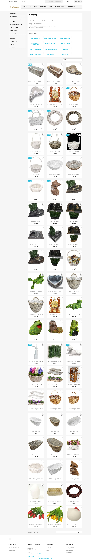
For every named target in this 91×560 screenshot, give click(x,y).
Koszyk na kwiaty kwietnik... (36, 431)
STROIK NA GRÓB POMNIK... (36, 221)
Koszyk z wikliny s (36, 174)
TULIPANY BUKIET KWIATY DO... (36, 525)
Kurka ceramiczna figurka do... (74, 525)
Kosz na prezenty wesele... (36, 151)
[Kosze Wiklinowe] (64, 37)
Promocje (48, 547)
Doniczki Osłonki (50, 43)
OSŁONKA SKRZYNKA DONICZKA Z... (36, 81)
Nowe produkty (49, 549)
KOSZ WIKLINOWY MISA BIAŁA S (36, 198)
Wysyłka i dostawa (46, 6)
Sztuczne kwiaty (65, 43)
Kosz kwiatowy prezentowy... (36, 128)
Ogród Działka (35, 39)
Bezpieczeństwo (59, 6)
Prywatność (72, 6)
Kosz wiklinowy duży (74, 151)
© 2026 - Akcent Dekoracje (45, 558)
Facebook (10, 539)
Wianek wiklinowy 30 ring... (74, 501)
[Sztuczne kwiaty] (64, 42)
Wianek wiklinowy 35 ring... (55, 128)
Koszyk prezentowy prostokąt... (55, 501)
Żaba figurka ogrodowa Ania (36, 338)
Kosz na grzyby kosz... (74, 104)
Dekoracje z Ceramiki (50, 50)
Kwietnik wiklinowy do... (74, 291)
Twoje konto (12, 544)
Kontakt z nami (68, 552)
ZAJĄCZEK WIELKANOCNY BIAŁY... (36, 361)
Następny (79, 532)
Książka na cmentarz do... (36, 244)
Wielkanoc (65, 54)
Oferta (25, 6)
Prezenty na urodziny (50, 39)
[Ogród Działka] (35, 37)
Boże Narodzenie (35, 54)
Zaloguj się (11, 549)
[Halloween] (50, 53)
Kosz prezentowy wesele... (74, 268)
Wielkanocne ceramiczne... (36, 501)
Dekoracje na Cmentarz (35, 44)
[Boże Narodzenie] (35, 53)
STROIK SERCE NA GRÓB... (74, 198)
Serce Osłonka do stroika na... (55, 291)
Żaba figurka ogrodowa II (74, 314)
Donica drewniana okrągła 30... (36, 384)
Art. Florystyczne (35, 50)
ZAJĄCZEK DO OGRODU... (55, 198)
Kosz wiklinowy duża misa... (55, 174)
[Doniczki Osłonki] (50, 42)
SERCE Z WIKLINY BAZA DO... (74, 81)
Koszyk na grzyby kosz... (55, 408)
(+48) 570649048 (21, 1)
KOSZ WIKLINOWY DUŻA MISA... (74, 454)
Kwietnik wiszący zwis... (55, 151)
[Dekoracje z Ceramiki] (50, 48)
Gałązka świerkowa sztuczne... (55, 361)
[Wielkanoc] (64, 53)
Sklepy (66, 555)
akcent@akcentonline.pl (33, 556)
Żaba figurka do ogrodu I (36, 291)
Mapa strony (68, 554)
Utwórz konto (12, 550)
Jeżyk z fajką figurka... (55, 338)
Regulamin (33, 6)
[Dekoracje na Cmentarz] (35, 42)
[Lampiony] (64, 48)
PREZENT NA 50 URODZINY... (74, 384)
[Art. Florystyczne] (35, 48)
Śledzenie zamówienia (14, 547)
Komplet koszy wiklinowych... (55, 384)
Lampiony (65, 50)
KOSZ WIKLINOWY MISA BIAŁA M (36, 478)
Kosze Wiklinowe (65, 39)
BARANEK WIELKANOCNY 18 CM (74, 361)
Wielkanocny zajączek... (74, 478)
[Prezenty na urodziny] (50, 37)
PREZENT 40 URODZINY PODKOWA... (55, 314)
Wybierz (73, 60)
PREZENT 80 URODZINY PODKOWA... (55, 104)
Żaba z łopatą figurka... (74, 338)
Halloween (50, 54)
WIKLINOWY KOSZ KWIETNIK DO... (36, 314)
